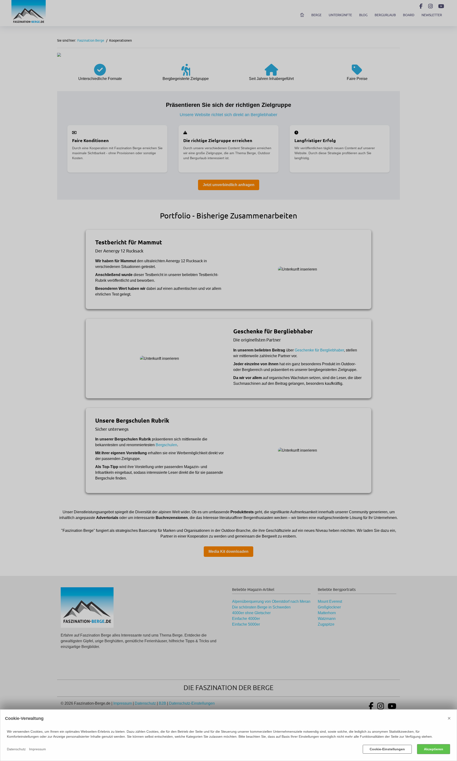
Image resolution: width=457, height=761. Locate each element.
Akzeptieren (433, 749)
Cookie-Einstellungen (387, 749)
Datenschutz (16, 749)
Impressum (37, 749)
